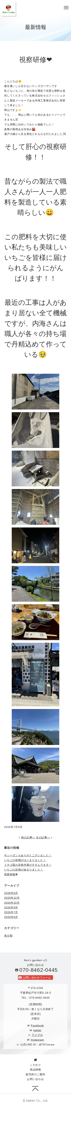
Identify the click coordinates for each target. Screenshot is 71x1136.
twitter (37, 1030)
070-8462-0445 (38, 970)
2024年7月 (11, 912)
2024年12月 (12, 897)
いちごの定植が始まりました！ (23, 869)
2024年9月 (11, 907)
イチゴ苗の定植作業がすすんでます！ (27, 864)
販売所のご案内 (35, 1074)
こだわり (35, 1064)
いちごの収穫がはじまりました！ (25, 860)
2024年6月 (11, 917)
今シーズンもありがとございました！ (27, 855)
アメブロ (37, 1034)
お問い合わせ (35, 1079)
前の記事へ (28, 837)
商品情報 (35, 1069)
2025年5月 (11, 893)
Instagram (37, 1039)
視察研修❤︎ (11, 874)
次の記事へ (43, 837)
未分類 (8, 935)
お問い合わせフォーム (37, 977)
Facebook (37, 1025)
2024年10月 (12, 902)
